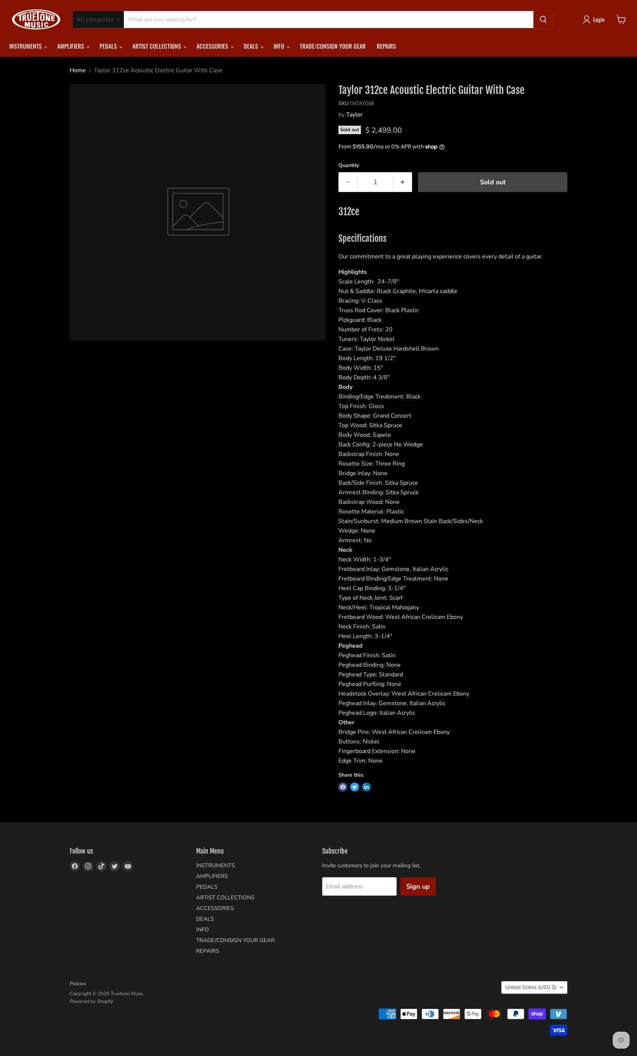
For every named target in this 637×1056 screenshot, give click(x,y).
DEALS (252, 46)
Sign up (418, 886)
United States (530, 987)
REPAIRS (386, 46)
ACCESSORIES (213, 46)
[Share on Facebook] (342, 787)
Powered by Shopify (91, 1001)
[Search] (543, 19)
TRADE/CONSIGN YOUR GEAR (333, 46)
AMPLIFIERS (71, 46)
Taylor (354, 115)
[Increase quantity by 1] (402, 182)
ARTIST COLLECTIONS (157, 46)
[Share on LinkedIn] (366, 787)
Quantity (348, 165)
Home (78, 70)
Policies (78, 983)
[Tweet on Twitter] (354, 787)
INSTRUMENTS (26, 46)
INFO (280, 46)
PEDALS (109, 46)
